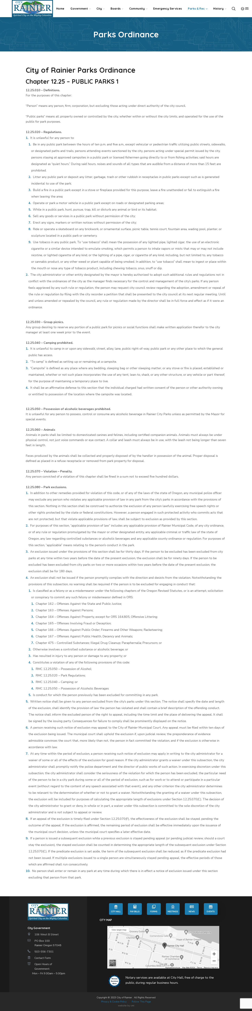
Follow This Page (141, 1001)
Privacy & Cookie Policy (114, 1001)
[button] (233, 8)
